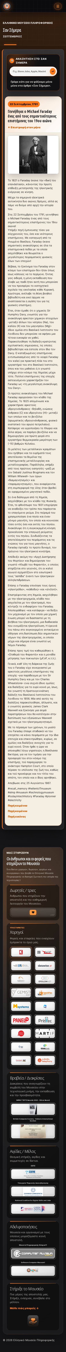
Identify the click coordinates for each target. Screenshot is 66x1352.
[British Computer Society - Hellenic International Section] (33, 1131)
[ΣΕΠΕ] (33, 1174)
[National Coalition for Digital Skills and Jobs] (33, 1209)
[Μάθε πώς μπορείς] (33, 1320)
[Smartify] (45, 1033)
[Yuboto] (45, 1060)
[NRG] (45, 1006)
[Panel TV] (21, 1020)
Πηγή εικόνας (17, 816)
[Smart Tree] (21, 1047)
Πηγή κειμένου (17, 805)
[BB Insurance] (21, 966)
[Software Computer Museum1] (33, 1271)
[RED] (21, 1033)
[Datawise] (45, 966)
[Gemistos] (21, 993)
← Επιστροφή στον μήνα (24, 127)
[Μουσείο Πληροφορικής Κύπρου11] (33, 1253)
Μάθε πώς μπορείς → (24, 1308)
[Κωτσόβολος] (21, 952)
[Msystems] (21, 1006)
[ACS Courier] (45, 952)
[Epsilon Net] (45, 979)
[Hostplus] (45, 993)
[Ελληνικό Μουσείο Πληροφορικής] (7, 6)
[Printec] (45, 1020)
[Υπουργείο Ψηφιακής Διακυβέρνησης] (33, 1191)
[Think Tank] (45, 1047)
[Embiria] (21, 979)
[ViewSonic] (21, 1060)
